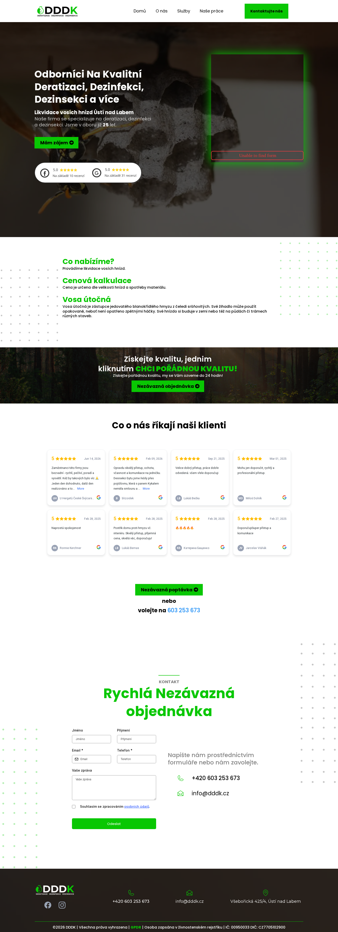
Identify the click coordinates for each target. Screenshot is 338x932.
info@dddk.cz (210, 793)
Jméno (77, 730)
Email (77, 750)
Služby (183, 11)
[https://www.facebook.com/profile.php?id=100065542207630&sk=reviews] (62, 172)
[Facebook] (48, 905)
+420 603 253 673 (216, 778)
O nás (162, 11)
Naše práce (211, 11)
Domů (140, 11)
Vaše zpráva (82, 770)
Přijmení (123, 730)
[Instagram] (62, 905)
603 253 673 (183, 610)
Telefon (124, 750)
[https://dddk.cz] (57, 10)
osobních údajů (136, 806)
